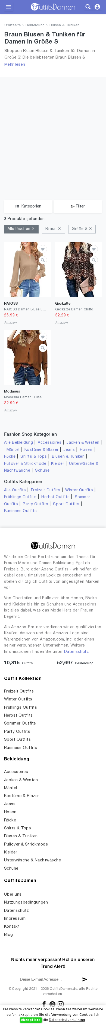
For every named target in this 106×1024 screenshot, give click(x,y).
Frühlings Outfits (20, 497)
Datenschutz (76, 652)
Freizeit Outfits (46, 490)
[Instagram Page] (61, 1004)
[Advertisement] (53, 130)
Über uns (13, 894)
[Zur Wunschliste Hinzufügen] (43, 249)
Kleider (57, 464)
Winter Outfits (79, 490)
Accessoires (49, 443)
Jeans (69, 450)
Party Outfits (35, 504)
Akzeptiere (31, 1020)
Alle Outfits (15, 490)
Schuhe (42, 470)
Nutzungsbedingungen (26, 902)
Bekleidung (35, 25)
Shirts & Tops (33, 456)
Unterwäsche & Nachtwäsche (32, 860)
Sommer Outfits (20, 723)
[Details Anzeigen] (43, 260)
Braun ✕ (53, 229)
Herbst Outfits (55, 497)
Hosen (86, 450)
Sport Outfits (66, 504)
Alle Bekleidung (18, 443)
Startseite (12, 25)
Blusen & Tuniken (64, 25)
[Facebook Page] (44, 1004)
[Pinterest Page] (52, 1004)
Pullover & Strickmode (25, 464)
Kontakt (12, 926)
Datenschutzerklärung (67, 1020)
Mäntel (13, 450)
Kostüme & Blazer (41, 450)
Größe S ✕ (82, 229)
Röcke (9, 456)
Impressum (15, 919)
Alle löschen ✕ (21, 229)
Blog (8, 935)
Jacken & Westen (82, 443)
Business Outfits (20, 511)
